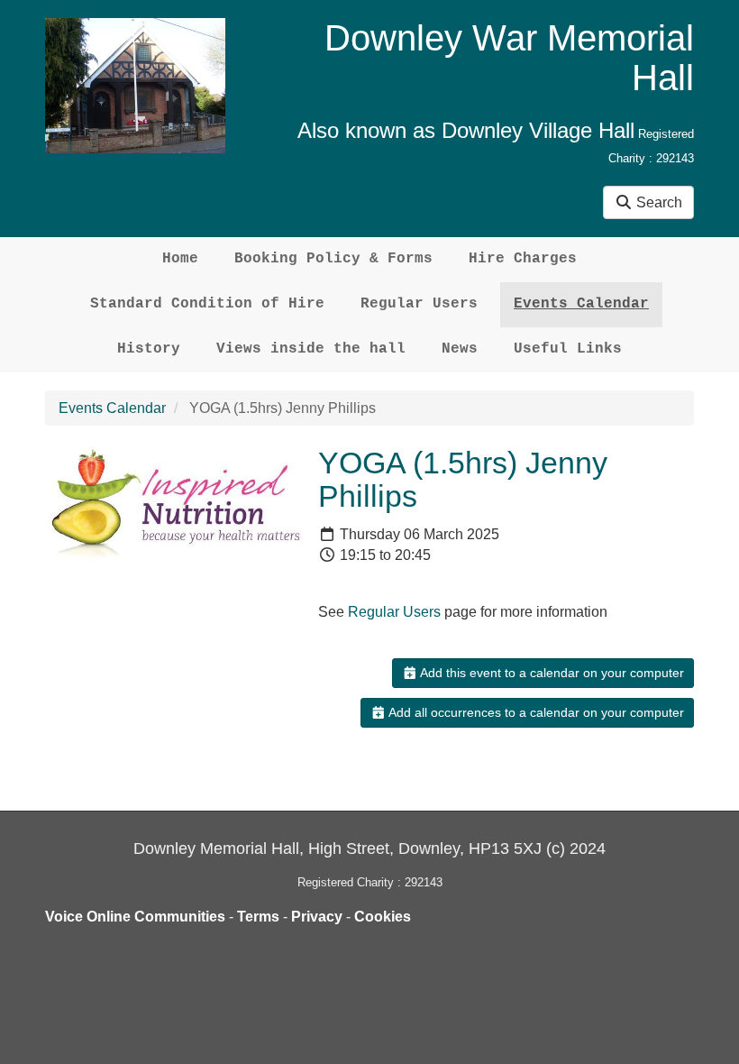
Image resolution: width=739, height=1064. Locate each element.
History (148, 349)
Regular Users (419, 304)
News (460, 349)
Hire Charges (523, 259)
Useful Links (568, 349)
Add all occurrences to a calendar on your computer (535, 712)
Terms (258, 916)
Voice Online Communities (135, 916)
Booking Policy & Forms (333, 259)
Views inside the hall (311, 349)
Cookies (382, 916)
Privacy (316, 916)
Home (180, 259)
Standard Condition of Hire (207, 304)
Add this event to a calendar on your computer (550, 672)
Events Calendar (581, 304)
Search (657, 202)
